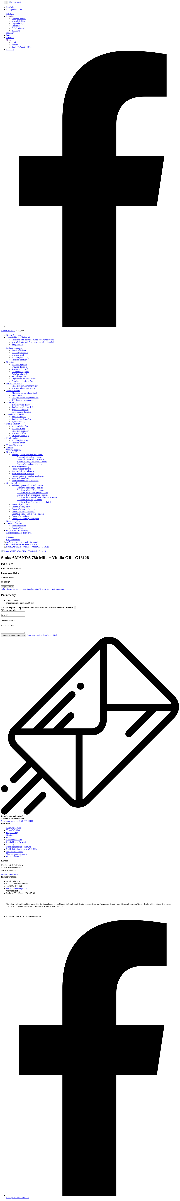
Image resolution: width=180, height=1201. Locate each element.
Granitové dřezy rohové (21, 507)
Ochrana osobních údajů (16, 854)
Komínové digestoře (20, 369)
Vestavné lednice (19, 355)
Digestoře (10, 362)
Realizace (10, 37)
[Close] (75, 607)
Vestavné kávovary (14, 445)
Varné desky (11, 402)
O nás (8, 40)
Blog (8, 35)
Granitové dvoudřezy (20, 516)
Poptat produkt (7, 587)
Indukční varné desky (21, 405)
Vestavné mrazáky (19, 360)
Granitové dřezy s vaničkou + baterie (32, 495)
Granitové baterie (19, 528)
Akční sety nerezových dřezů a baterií (27, 454)
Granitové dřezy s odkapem (23, 509)
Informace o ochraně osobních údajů (42, 635)
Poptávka (10, 7)
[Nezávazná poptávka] (7, 2)
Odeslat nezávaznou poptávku (13, 635)
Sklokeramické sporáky (21, 419)
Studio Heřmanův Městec (22, 47)
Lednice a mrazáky (14, 348)
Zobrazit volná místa (9, 874)
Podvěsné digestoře (20, 374)
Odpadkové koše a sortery (17, 530)
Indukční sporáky (19, 417)
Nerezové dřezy (13, 452)
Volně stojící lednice (20, 353)
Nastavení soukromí (14, 851)
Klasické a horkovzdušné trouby (25, 393)
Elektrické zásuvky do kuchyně (19, 533)
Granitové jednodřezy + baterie (30, 488)
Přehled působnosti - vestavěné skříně (22, 849)
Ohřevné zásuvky (13, 450)
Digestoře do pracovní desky (23, 379)
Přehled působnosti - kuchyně (18, 847)
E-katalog (10, 14)
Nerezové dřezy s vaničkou (23, 473)
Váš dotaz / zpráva (8, 625)
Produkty (10, 16)
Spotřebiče (16, 26)
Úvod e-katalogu (8, 330)
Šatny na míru (17, 344)
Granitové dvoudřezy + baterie (29, 499)
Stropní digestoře (19, 376)
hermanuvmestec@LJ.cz (16, 888)
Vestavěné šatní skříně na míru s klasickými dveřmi (33, 342)
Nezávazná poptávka (9, 821)
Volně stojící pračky (20, 426)
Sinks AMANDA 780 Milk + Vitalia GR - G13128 (27, 547)
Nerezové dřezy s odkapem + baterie (32, 462)
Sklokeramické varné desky (23, 407)
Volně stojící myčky (20, 440)
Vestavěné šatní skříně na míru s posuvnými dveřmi (33, 340)
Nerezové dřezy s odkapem (23, 471)
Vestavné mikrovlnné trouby (23, 388)
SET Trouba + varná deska (23, 400)
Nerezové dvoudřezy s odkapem (25, 481)
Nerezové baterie (19, 526)
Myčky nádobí (12, 438)
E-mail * (4, 615)
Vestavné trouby (13, 390)
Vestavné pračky (18, 428)
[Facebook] (92, 326)
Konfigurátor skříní (14, 9)
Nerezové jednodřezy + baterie (29, 457)
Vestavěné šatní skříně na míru (18, 337)
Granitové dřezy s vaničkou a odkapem (28, 514)
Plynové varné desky (20, 409)
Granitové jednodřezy (21, 504)
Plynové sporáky (19, 421)
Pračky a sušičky (13, 424)
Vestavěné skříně (19, 21)
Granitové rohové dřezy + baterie (30, 490)
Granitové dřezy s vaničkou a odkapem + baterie (37, 497)
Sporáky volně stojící (15, 414)
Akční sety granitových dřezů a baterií (27, 485)
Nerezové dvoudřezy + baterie (29, 464)
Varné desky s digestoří (21, 412)
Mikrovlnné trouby (14, 383)
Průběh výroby (18, 28)
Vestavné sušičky (19, 433)
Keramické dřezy (13, 521)
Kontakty (10, 49)
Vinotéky (10, 447)
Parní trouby (17, 395)
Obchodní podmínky (15, 856)
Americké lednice (19, 350)
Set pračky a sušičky (20, 435)
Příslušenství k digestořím (22, 381)
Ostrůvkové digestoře (20, 371)
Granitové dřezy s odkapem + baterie (32, 492)
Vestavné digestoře (19, 364)
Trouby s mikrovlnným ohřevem (25, 398)
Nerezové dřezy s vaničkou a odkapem (28, 476)
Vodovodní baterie (14, 523)
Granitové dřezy (13, 483)
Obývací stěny (18, 23)
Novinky (10, 33)
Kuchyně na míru (19, 19)
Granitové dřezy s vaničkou (23, 511)
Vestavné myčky (18, 443)
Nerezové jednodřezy (20, 466)
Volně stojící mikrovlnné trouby (25, 386)
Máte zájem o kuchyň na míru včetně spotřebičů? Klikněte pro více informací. (33, 589)
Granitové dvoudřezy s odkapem (25, 518)
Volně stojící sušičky (20, 431)
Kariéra (15, 45)
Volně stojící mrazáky (21, 357)
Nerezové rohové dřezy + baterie (30, 459)
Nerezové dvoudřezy (20, 478)
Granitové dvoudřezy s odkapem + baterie (34, 502)
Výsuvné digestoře (19, 367)
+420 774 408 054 (26, 821)
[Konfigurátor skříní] (5, 2)
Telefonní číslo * (8, 620)
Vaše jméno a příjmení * (11, 610)
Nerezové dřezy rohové (21, 469)
